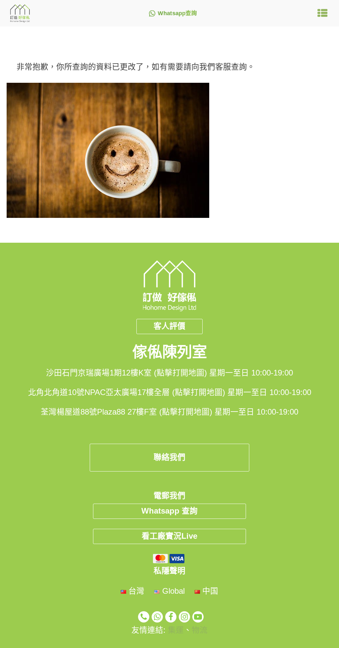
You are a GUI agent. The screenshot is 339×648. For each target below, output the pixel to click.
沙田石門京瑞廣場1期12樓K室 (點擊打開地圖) (126, 373)
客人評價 (169, 326)
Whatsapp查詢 (177, 13)
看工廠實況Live (169, 536)
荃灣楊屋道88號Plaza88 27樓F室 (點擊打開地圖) (126, 412)
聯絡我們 (169, 457)
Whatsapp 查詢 (169, 511)
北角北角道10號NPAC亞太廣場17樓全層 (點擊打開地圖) (126, 392)
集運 (176, 630)
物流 (200, 630)
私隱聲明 (169, 571)
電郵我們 (169, 495)
